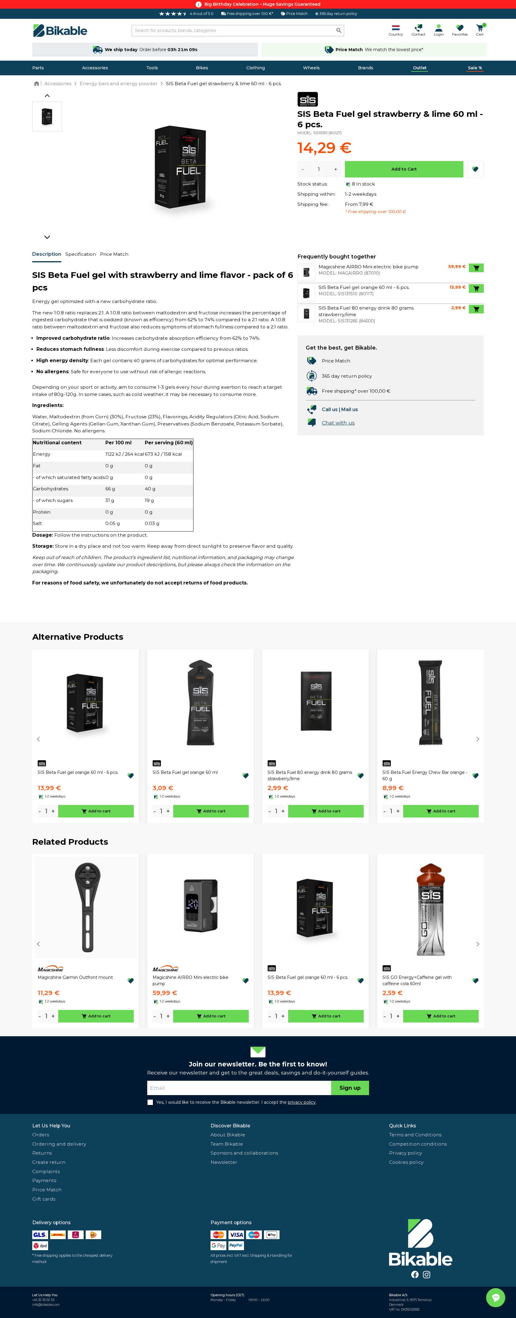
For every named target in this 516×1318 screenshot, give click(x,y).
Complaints (46, 1171)
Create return (48, 1162)
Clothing (255, 68)
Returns (42, 1153)
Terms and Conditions (415, 1135)
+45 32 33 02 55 (43, 1300)
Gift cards (43, 1199)
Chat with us (338, 423)
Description (46, 254)
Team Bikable (227, 1144)
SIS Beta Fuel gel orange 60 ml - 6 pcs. (78, 772)
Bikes (202, 68)
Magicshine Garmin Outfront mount (75, 977)
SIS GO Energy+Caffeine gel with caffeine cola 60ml (417, 980)
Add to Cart (404, 169)
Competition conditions (418, 1144)
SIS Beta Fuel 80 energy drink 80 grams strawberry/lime (310, 775)
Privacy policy (405, 1153)
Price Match (114, 254)
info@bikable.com (46, 1305)
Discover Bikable (230, 1126)
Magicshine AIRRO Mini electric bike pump (190, 980)
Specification (80, 254)
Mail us (349, 409)
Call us (330, 409)
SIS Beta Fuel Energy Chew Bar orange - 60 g (425, 775)
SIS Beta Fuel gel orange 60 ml (185, 772)
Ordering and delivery (59, 1144)
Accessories (95, 68)
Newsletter (224, 1162)
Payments (44, 1180)
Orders (40, 1135)
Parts (38, 68)
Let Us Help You (51, 1126)
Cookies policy (406, 1162)
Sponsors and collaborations (244, 1153)
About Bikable (228, 1135)
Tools (152, 68)
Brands (365, 68)
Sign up (350, 1088)
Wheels (311, 68)
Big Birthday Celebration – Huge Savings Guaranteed (262, 4)
